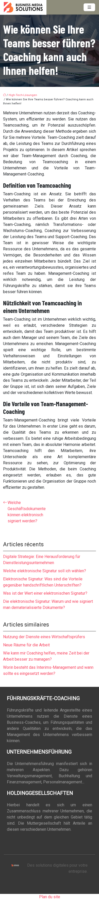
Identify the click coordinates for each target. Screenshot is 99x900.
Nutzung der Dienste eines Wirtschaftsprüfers (44, 636)
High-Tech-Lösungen (23, 95)
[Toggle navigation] (89, 7)
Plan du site (49, 896)
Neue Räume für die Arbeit (26, 645)
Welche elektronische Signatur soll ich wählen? (44, 570)
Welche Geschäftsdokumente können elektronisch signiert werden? (27, 511)
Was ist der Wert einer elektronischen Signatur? (45, 593)
